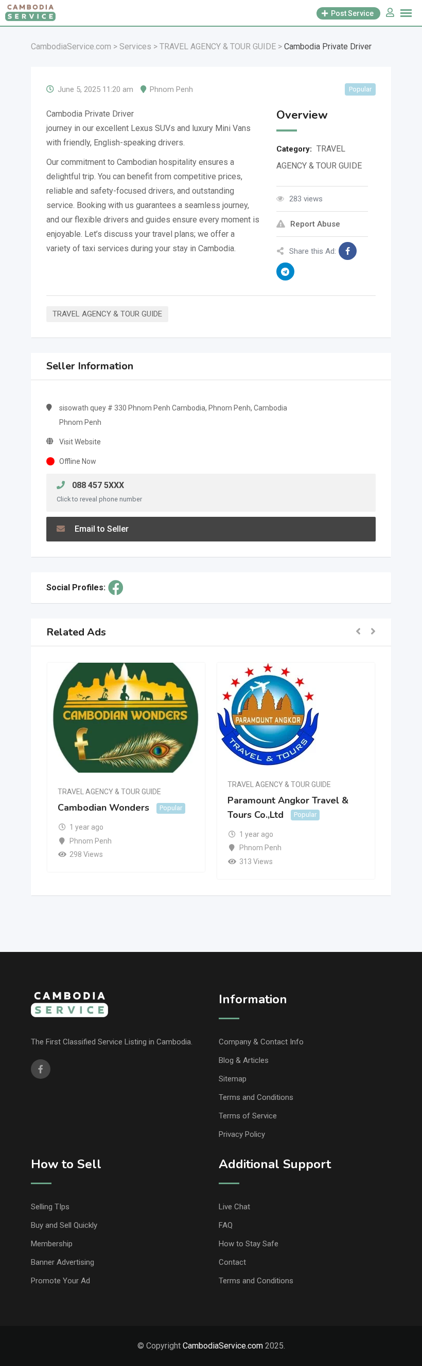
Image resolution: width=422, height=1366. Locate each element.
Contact (232, 1262)
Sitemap (233, 1078)
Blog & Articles (244, 1060)
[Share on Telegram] (285, 271)
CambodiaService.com (223, 1346)
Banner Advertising (62, 1262)
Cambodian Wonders (103, 807)
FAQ (226, 1225)
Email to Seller (101, 529)
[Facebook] (116, 587)
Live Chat (234, 1206)
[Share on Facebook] (348, 251)
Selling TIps (50, 1206)
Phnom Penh (171, 89)
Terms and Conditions (256, 1097)
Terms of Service (248, 1115)
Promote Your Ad (60, 1280)
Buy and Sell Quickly (64, 1225)
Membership (52, 1243)
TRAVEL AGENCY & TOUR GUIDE (107, 314)
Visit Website (80, 442)
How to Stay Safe (248, 1243)
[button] (358, 632)
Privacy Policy (242, 1134)
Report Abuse (315, 224)
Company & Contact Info (261, 1041)
